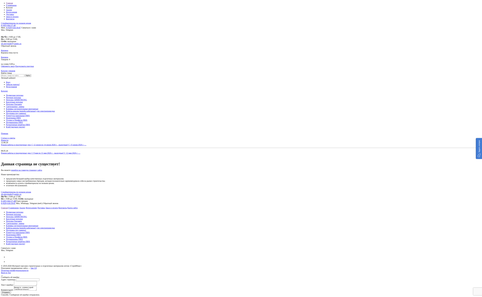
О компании (11, 5)
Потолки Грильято (14, 104)
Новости (4, 140)
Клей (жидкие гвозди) (15, 127)
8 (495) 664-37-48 (8, 25)
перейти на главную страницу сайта (26, 170)
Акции (9, 10)
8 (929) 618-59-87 (13, 28)
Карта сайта (72, 208)
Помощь (4, 133)
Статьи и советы (8, 138)
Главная (9, 3)
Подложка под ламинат (16, 113)
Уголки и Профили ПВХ (16, 120)
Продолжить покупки (24, 66)
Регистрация (11, 87)
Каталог (4, 91)
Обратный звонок (8, 46)
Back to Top (6, 273)
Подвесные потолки (14, 95)
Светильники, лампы (15, 107)
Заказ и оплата (12, 17)
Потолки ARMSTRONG (16, 100)
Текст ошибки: (7, 285)
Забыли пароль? (13, 84)
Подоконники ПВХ (14, 122)
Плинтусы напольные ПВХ (18, 116)
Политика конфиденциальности (14, 270)
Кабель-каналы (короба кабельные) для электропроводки (30, 111)
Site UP (34, 268)
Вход (8, 82)
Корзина (4, 50)
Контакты (10, 19)
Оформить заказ (8, 66)
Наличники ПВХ (13, 118)
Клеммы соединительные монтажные (22, 109)
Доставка (10, 14)
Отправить (6, 292)
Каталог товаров (8, 71)
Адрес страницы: (8, 280)
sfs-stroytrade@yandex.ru (11, 44)
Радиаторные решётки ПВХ (18, 125)
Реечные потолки (13, 97)
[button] (479, 148)
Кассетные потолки (14, 102)
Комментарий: (7, 290)
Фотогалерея (11, 12)
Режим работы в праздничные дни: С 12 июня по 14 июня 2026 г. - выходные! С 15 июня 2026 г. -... (43, 145)
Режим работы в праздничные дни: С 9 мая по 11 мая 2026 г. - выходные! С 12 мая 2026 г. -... (40, 153)
